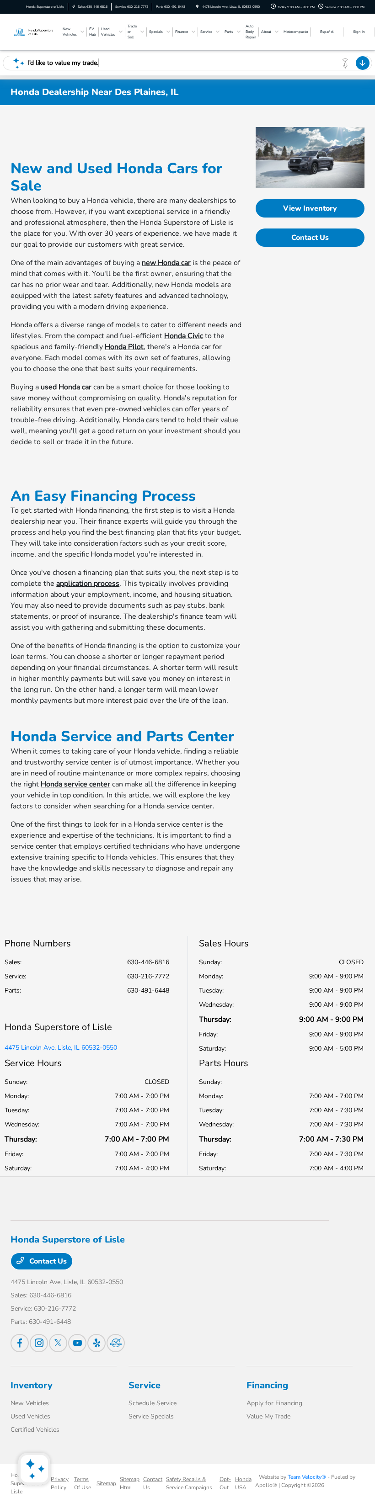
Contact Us (310, 238)
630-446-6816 (148, 962)
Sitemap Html (129, 1483)
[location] (197, 7)
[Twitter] (58, 1343)
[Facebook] (20, 1343)
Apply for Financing (274, 1403)
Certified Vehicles (35, 1429)
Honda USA (243, 1483)
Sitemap (106, 1483)
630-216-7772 (148, 976)
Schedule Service (153, 1403)
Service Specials (151, 1416)
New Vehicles (30, 1403)
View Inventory (310, 208)
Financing (267, 1385)
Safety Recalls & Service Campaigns (189, 1483)
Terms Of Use (82, 1483)
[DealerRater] (116, 1343)
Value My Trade (268, 1416)
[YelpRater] (96, 1343)
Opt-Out (225, 1483)
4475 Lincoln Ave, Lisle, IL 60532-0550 (61, 1047)
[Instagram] (39, 1343)
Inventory (32, 1385)
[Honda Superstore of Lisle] (35, 32)
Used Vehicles (30, 1416)
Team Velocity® (307, 1477)
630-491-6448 (148, 990)
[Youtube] (77, 1343)
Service (145, 1385)
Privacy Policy (60, 1483)
